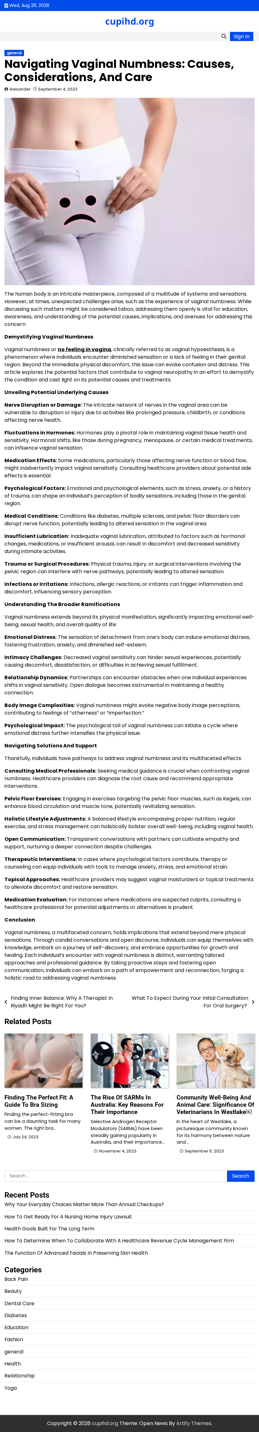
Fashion (13, 1339)
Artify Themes (193, 1423)
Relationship (19, 1375)
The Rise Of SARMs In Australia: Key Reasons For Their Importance (127, 1105)
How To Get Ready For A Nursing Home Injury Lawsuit (68, 1216)
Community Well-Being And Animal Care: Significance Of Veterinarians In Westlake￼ (215, 1105)
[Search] (224, 36)
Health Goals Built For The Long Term (49, 1228)
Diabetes (15, 1315)
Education (16, 1327)
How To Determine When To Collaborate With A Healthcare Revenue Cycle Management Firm (119, 1240)
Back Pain (16, 1279)
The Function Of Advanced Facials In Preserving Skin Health (76, 1253)
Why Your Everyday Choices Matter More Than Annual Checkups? (84, 1204)
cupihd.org (129, 21)
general (14, 53)
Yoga (10, 1388)
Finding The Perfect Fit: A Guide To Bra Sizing (38, 1101)
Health (12, 1363)
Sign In (242, 36)
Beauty (13, 1291)
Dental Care (19, 1303)
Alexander (20, 89)
